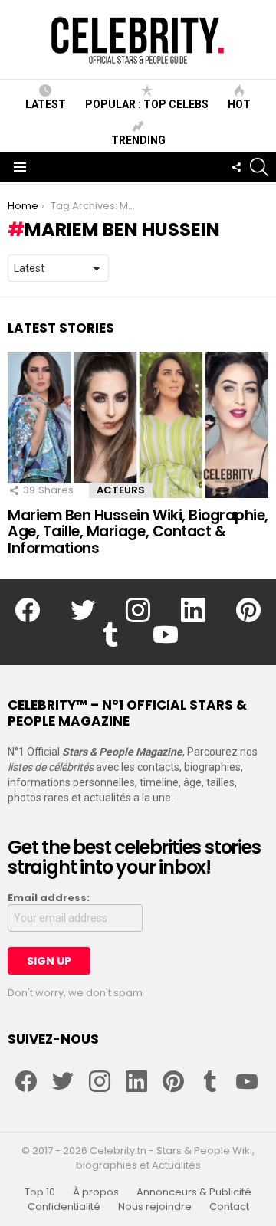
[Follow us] (236, 167)
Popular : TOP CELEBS (147, 104)
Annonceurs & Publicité (193, 1192)
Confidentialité (64, 1207)
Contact (229, 1207)
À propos (96, 1192)
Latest (45, 104)
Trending (138, 140)
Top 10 (40, 1192)
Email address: (49, 898)
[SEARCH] (259, 167)
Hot (239, 104)
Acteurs (121, 490)
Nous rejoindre (155, 1207)
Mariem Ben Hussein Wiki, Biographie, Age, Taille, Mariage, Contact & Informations (138, 532)
